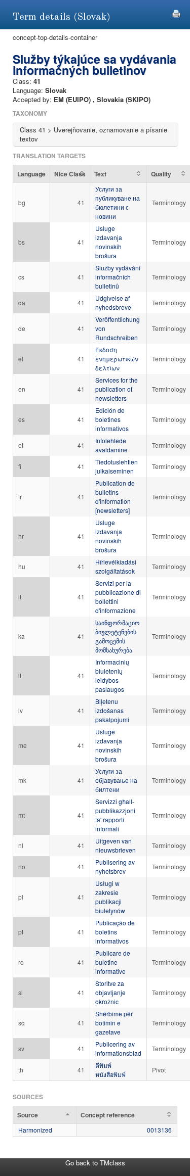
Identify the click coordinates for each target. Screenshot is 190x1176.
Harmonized (35, 1129)
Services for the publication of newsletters (116, 388)
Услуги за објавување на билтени (116, 780)
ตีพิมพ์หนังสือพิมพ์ (110, 1069)
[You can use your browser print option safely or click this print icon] (176, 12)
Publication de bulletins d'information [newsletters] (115, 496)
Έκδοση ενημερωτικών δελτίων (116, 358)
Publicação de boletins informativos (115, 931)
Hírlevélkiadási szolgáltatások (115, 566)
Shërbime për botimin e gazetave (114, 1022)
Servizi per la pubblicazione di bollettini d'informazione (118, 597)
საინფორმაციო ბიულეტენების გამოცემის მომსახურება (117, 636)
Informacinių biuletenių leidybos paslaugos (112, 675)
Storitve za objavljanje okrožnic (110, 992)
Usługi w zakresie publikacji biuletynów (110, 897)
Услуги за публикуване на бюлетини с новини (117, 202)
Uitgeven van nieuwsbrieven (115, 845)
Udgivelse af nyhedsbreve (113, 302)
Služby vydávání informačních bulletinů (117, 276)
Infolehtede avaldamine (111, 445)
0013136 (159, 1129)
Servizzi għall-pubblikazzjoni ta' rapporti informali (115, 815)
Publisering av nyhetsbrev (115, 866)
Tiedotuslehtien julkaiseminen (116, 466)
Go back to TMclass (95, 1162)
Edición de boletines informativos (112, 419)
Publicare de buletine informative (112, 962)
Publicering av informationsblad (118, 1048)
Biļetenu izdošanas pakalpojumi (112, 710)
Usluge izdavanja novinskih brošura (108, 242)
